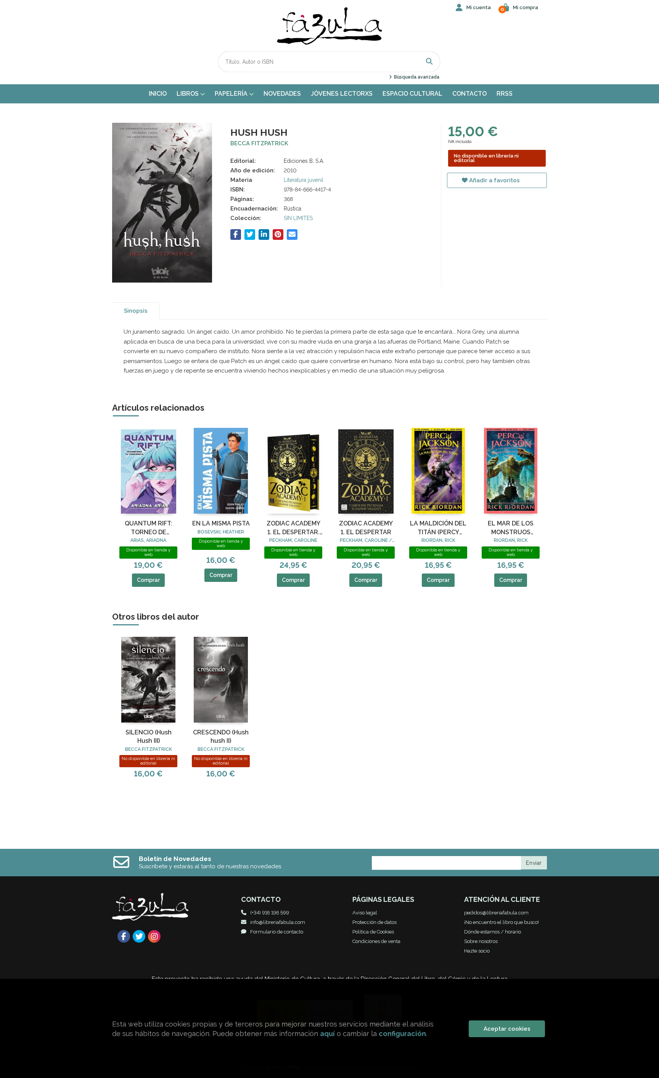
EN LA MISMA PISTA (221, 523)
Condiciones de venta (376, 941)
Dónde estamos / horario (492, 932)
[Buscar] (429, 61)
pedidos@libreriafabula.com (496, 913)
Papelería (232, 93)
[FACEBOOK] (123, 936)
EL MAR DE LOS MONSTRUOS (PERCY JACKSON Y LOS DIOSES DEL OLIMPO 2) (511, 528)
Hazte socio (477, 951)
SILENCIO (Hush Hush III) (148, 736)
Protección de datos (374, 922)
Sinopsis (136, 310)
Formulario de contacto (276, 932)
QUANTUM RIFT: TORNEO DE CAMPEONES (148, 528)
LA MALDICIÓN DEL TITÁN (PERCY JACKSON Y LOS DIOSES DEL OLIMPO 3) (438, 528)
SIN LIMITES (298, 218)
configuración (402, 1034)
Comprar (148, 580)
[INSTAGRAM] (154, 936)
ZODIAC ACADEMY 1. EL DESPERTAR (366, 527)
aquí (327, 1034)
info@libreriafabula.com (277, 922)
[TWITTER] (139, 936)
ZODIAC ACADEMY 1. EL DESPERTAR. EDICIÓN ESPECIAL (293, 528)
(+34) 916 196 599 (269, 913)
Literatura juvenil (303, 180)
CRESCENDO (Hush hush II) (221, 736)
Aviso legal (364, 913)
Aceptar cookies (507, 1028)
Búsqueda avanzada (416, 77)
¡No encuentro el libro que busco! (501, 922)
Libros (188, 93)
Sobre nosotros (481, 941)
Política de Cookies (373, 932)
